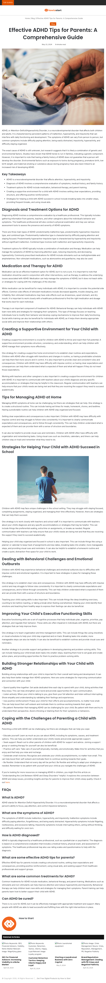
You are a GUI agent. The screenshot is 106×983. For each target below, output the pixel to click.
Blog (33, 18)
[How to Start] (53, 10)
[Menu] (102, 11)
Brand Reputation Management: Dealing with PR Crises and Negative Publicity (92, 961)
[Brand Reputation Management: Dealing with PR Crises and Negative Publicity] (92, 948)
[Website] (20, 922)
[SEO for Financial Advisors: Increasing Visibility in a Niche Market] (13, 948)
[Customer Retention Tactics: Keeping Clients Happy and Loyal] (39, 949)
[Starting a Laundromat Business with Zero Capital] (66, 948)
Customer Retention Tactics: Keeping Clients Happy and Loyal (38, 962)
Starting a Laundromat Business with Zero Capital (66, 959)
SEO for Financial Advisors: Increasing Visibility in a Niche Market (11, 961)
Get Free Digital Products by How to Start (54, 978)
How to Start (26, 918)
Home (27, 18)
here (7, 782)
